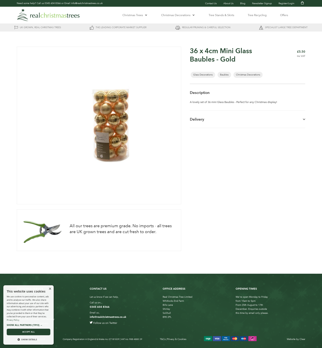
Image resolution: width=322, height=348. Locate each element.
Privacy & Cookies (176, 339)
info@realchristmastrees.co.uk (87, 3)
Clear (302, 339)
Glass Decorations (203, 74)
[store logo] (48, 15)
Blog (242, 3)
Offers (284, 15)
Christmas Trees (132, 15)
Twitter (113, 323)
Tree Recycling (257, 15)
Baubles (224, 74)
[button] (28, 325)
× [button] (50, 289)
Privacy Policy (13, 320)
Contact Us (211, 3)
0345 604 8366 (53, 3)
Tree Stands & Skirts (221, 15)
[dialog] (28, 315)
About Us (228, 3)
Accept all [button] (28, 331)
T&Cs (163, 339)
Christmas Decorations (176, 15)
